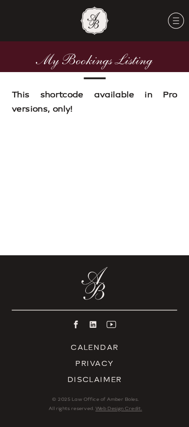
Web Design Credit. (118, 408)
